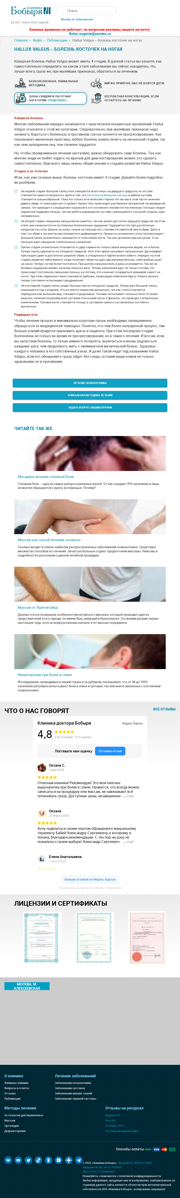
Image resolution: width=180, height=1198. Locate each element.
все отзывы (164, 709)
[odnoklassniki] (48, 1160)
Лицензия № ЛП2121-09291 (135, 1163)
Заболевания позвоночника (73, 1083)
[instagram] (58, 1160)
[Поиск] (60, 11)
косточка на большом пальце (107, 195)
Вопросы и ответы (16, 1088)
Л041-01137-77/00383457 (99, 1171)
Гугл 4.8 (110, 1120)
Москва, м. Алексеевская (77, 19)
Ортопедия (11, 1125)
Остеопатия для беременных (23, 1115)
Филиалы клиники (16, 1083)
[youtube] (18, 1160)
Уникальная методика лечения (90, 395)
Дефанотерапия (15, 1131)
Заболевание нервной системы (75, 1098)
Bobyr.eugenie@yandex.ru (90, 34)
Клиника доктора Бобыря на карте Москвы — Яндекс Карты (90, 888)
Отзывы (10, 1093)
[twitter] (28, 1160)
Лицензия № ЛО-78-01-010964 (102, 1167)
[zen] (68, 1160)
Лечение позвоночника (90, 383)
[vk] (8, 1160)
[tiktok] (38, 1160)
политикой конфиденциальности (140, 1176)
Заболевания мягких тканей (73, 1093)
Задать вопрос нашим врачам (90, 407)
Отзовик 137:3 (114, 1125)
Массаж (9, 1120)
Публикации (12, 1098)
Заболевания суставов (70, 1088)
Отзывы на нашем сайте (122, 1131)
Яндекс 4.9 (112, 1115)
